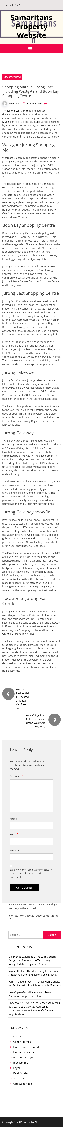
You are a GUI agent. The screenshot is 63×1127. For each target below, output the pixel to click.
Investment (20, 1062)
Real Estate (20, 1073)
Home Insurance (24, 1052)
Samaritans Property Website (31, 26)
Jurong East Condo (18, 110)
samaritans (14, 103)
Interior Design (23, 1057)
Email (14, 834)
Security (18, 1078)
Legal (16, 1068)
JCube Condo (40, 121)
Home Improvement (26, 1047)
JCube (5, 121)
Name (14, 819)
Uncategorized (12, 77)
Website (14, 850)
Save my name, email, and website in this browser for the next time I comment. (31, 873)
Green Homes (22, 1041)
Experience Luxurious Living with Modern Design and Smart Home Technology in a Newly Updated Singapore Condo (32, 960)
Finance (18, 1036)
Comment (16, 776)
